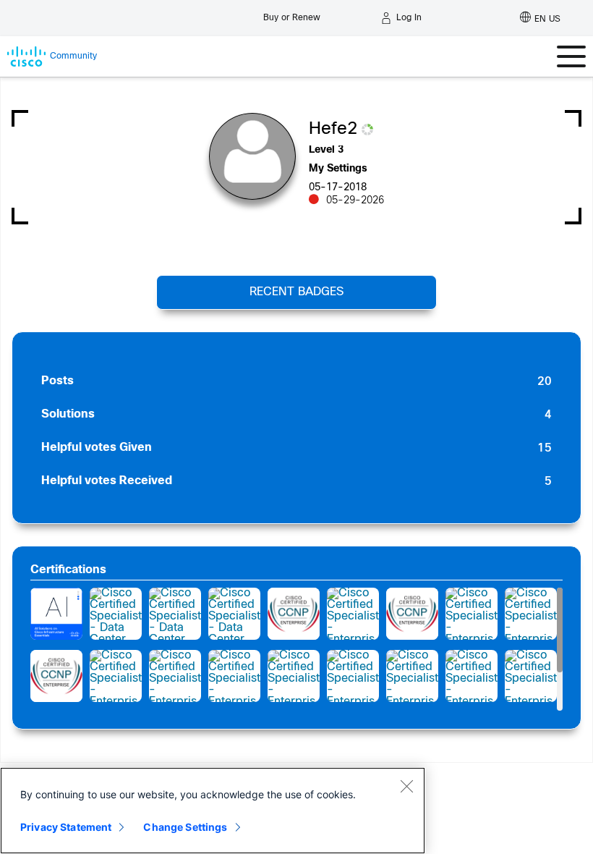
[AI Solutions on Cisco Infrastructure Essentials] (56, 614)
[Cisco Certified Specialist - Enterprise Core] (116, 676)
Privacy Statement (65, 827)
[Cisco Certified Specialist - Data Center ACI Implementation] (116, 614)
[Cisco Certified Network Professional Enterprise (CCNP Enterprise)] (294, 614)
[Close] (406, 786)
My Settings (338, 169)
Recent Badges (296, 292)
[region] (212, 810)
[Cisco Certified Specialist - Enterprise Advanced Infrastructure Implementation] (353, 614)
